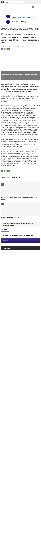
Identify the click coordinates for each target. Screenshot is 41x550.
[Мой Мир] (8, 49)
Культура (5, 240)
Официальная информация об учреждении (17, 235)
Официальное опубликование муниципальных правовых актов (18, 224)
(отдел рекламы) (23, 22)
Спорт (10, 240)
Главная (3, 28)
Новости (8, 28)
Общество (15, 28)
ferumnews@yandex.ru (26, 17)
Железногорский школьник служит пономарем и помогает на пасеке (19, 198)
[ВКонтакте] (2, 49)
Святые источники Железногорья (11, 217)
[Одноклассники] (5, 49)
